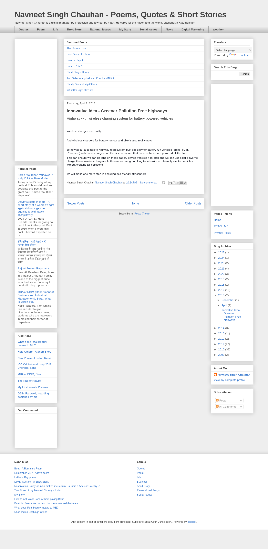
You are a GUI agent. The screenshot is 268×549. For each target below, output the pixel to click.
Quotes (24, 29)
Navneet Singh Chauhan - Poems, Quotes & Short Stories (120, 14)
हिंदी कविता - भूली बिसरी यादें (80, 90)
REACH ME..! (222, 226)
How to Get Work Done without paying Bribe (39, 499)
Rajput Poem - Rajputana (33, 268)
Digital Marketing (192, 29)
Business (142, 481)
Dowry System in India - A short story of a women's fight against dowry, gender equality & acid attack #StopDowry (36, 208)
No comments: (149, 182)
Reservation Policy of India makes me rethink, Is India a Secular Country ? (56, 486)
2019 (221, 279)
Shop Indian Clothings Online (30, 512)
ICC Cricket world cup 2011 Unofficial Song (34, 366)
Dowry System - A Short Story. (31, 481)
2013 (221, 333)
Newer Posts (76, 203)
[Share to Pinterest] (185, 183)
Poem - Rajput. (75, 60)
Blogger (192, 521)
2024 (221, 257)
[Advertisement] (36, 99)
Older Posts (193, 203)
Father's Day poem (25, 477)
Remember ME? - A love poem (31, 472)
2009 (221, 354)
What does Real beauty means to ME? (36, 507)
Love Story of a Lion (78, 54)
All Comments (227, 406)
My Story (125, 29)
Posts (222, 400)
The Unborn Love (76, 48)
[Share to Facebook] (181, 183)
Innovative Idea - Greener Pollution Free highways (117, 110)
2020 (221, 273)
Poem (41, 29)
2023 (221, 263)
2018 (221, 284)
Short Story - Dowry (78, 72)
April (225, 305)
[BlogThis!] (174, 183)
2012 (221, 338)
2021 (221, 268)
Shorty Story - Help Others (82, 84)
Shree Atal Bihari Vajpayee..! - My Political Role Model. (35, 176)
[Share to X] (178, 183)
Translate (243, 55)
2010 (221, 349)
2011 (221, 344)
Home (135, 203)
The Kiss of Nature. (30, 380)
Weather (218, 29)
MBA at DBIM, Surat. (30, 374)
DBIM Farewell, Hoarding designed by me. (33, 395)
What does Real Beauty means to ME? (32, 343)
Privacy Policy (222, 232)
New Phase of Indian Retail (34, 358)
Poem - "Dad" (74, 66)
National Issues (100, 29)
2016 (221, 289)
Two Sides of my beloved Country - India (37, 490)
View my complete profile (229, 379)
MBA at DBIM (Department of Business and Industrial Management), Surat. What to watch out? (36, 296)
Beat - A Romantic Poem (28, 468)
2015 (221, 295)
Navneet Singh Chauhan (234, 374)
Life (55, 29)
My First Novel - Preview (33, 387)
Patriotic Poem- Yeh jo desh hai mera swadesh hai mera (46, 503)
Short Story (74, 29)
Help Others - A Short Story (34, 351)
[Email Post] (163, 182)
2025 (221, 252)
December (228, 300)
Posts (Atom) (141, 213)
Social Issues (148, 29)
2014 (221, 328)
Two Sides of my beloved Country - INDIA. (91, 78)
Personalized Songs (148, 490)
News (169, 29)
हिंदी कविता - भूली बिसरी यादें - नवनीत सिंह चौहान (32, 243)
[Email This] (170, 183)
